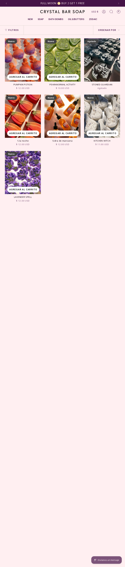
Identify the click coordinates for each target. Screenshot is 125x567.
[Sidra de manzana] (62, 116)
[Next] (118, 3)
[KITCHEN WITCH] (102, 116)
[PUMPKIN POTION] (23, 60)
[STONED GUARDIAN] (102, 60)
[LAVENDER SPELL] (23, 172)
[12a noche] (23, 116)
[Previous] (6, 3)
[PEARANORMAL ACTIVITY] (62, 60)
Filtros (13, 30)
